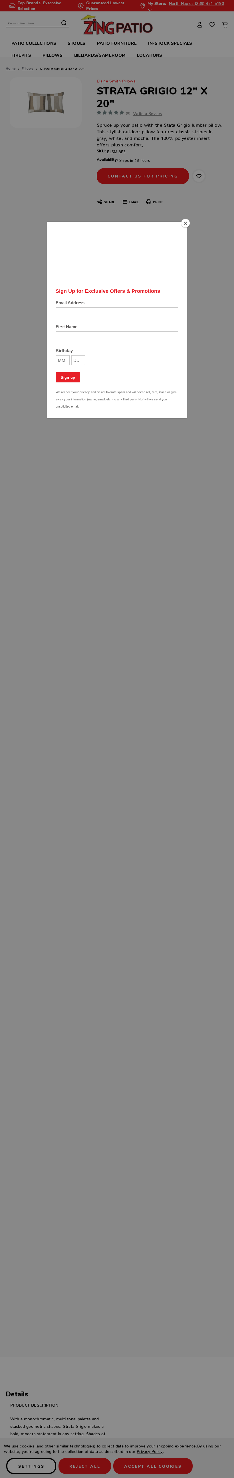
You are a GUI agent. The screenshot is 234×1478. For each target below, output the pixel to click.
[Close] (185, 223)
